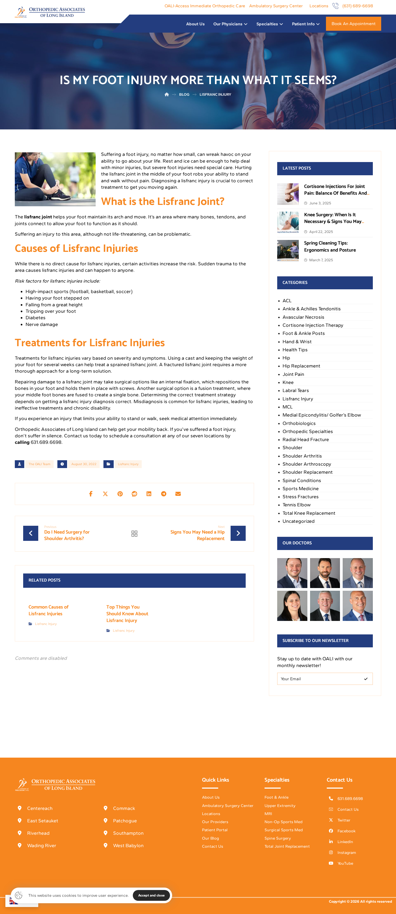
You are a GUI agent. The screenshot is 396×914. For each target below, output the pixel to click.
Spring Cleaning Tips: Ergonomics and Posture (330, 246)
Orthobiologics (299, 423)
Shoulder (293, 448)
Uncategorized (299, 521)
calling (22, 442)
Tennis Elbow (297, 505)
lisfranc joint (38, 217)
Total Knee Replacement (309, 513)
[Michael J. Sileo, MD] (358, 573)
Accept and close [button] (151, 895)
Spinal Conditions (302, 480)
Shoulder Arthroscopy (307, 464)
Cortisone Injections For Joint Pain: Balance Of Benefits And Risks (335, 193)
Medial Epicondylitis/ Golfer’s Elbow (322, 415)
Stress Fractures (301, 497)
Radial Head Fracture (306, 439)
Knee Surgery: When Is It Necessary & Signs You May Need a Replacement (333, 221)
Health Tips (295, 350)
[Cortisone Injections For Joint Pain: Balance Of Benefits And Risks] (288, 194)
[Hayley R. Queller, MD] (292, 606)
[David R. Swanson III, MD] (325, 573)
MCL (288, 407)
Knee (288, 382)
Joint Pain (293, 374)
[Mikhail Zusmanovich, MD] (292, 573)
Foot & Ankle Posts (304, 333)
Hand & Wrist (297, 342)
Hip (286, 358)
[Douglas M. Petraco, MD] (358, 606)
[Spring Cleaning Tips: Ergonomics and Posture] (288, 251)
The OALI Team (39, 464)
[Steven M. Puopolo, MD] (325, 606)
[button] (90, 494)
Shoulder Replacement (308, 472)
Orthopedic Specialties (308, 431)
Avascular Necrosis (303, 317)
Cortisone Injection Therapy (313, 325)
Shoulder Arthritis (302, 456)
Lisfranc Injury (128, 464)
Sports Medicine (301, 489)
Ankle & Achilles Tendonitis (312, 309)
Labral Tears (296, 390)
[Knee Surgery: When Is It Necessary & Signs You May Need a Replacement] (288, 222)
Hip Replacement (301, 366)
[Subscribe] (366, 679)
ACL (287, 301)
